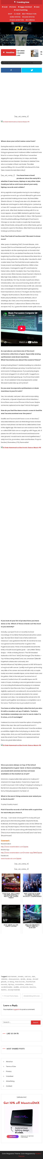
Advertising (10, 1081)
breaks (20, 976)
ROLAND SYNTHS (28, 17)
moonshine (19, 984)
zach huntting (21, 10)
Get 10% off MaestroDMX (21, 1103)
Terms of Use (11, 1066)
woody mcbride (14, 990)
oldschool (29, 984)
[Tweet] (32, 70)
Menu (6, 43)
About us (9, 1061)
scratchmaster (6, 987)
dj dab (23, 979)
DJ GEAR (17, 14)
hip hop (11, 984)
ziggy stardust (26, 7)
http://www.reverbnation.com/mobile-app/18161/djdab (21, 853)
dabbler (4, 979)
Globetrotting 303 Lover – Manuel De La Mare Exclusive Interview (33, 996)
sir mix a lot (24, 987)
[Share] (11, 70)
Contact (9, 1086)
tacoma (33, 987)
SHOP (10, 14)
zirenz (13, 7)
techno (4, 990)
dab (33, 976)
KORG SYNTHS (15, 17)
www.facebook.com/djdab (11, 858)
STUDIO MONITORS (17, 20)
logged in (16, 1009)
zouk (5, 7)
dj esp (29, 979)
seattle (16, 987)
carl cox (28, 976)
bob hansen (12, 976)
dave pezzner (14, 979)
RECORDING (30, 20)
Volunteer (9, 1076)
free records (20, 982)
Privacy (8, 1071)
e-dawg (11, 982)
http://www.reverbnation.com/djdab (14, 847)
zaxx (37, 7)
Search (36, 43)
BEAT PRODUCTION (29, 14)
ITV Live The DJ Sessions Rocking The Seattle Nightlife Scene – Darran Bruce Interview (12, 996)
